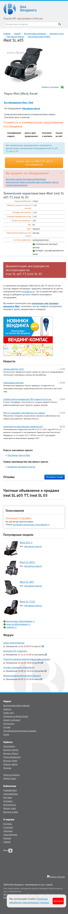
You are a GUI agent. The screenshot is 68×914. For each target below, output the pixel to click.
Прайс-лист (8, 712)
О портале (8, 827)
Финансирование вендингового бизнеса (22, 675)
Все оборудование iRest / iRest (18, 102)
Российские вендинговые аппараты (19, 730)
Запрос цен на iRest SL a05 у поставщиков (34, 162)
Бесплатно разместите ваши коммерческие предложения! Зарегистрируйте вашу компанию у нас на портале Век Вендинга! (32, 182)
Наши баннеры (10, 834)
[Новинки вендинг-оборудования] (28, 326)
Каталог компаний (11, 719)
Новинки (7, 709)
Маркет (17, 33)
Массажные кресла (15, 36)
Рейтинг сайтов (10, 764)
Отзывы (7, 727)
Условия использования (14, 894)
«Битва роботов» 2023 (13, 369)
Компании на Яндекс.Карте (15, 716)
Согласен (58, 901)
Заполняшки (9, 746)
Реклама (7, 838)
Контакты (7, 823)
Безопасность (9, 804)
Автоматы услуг (57, 33)
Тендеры (7, 767)
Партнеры (8, 830)
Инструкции (8, 723)
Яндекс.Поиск (9, 778)
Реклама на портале (36, 894)
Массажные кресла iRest (39, 36)
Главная (6, 33)
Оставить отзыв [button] (55, 477)
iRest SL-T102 (27, 601)
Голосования (15, 510)
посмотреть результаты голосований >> (31, 524)
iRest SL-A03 (27, 581)
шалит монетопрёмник (13, 642)
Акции (6, 734)
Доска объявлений (11, 757)
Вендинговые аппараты (35, 33)
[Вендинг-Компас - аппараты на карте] (28, 345)
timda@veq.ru (28, 291)
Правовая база (10, 790)
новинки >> (11, 627)
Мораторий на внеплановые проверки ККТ (23, 426)
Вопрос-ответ (9, 808)
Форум (8, 635)
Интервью (8, 801)
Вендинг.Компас (10, 749)
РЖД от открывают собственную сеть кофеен (24, 412)
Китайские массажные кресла (21, 466)
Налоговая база (10, 793)
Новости (9, 361)
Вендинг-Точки (10, 760)
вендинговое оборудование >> (20, 621)
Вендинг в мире (10, 811)
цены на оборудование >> (18, 624)
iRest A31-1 (26, 542)
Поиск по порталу (11, 774)
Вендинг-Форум (10, 753)
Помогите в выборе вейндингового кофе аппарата (26, 659)
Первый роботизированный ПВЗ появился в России (27, 399)
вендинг (42, 884)
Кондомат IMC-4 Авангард (15, 651)
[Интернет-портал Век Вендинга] (34, 9)
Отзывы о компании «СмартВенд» (18, 667)
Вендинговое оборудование (16, 705)
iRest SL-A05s (27, 562)
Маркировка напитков (13, 382)
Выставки (7, 797)
